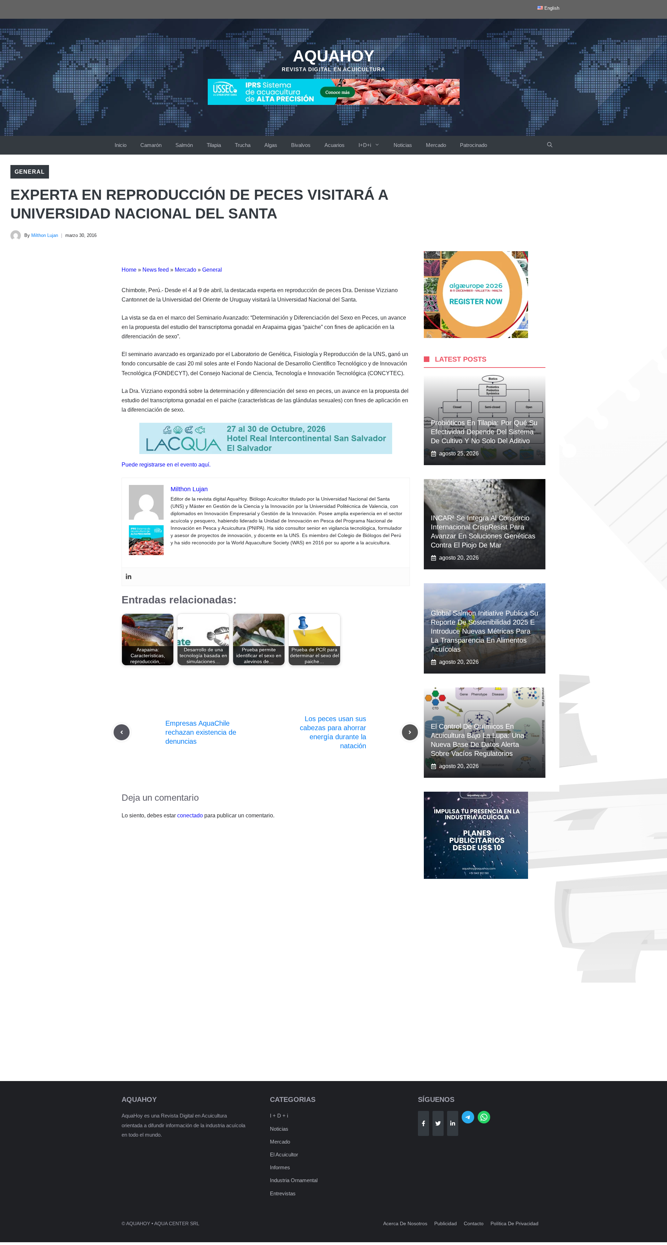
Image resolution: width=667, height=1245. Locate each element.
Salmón (184, 145)
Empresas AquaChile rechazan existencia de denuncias (200, 732)
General (30, 172)
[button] (549, 145)
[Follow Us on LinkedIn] (452, 1123)
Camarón (151, 145)
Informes (280, 1167)
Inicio (120, 145)
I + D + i (279, 1116)
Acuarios (334, 145)
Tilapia (214, 145)
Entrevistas (283, 1193)
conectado (190, 815)
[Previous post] (121, 732)
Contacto (474, 1223)
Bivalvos (301, 145)
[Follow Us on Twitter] (438, 1123)
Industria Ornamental (294, 1180)
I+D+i (365, 145)
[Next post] (410, 732)
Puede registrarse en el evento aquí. (166, 465)
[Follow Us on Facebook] (423, 1123)
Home (129, 270)
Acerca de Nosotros (405, 1223)
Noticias (403, 145)
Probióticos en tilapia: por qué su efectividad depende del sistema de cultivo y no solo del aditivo (484, 432)
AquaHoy (333, 56)
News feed (155, 270)
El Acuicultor (284, 1154)
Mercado (436, 145)
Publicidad (445, 1223)
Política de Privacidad (514, 1223)
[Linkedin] (128, 576)
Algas (270, 145)
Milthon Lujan (44, 235)
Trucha (242, 145)
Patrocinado (473, 145)
